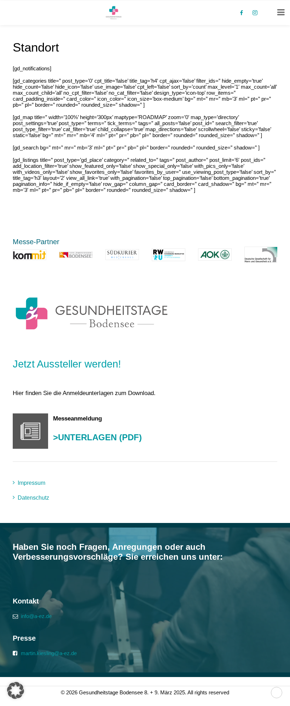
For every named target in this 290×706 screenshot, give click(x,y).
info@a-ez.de (36, 616)
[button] (15, 690)
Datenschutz (33, 498)
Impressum (31, 483)
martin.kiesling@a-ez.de (49, 653)
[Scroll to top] (276, 692)
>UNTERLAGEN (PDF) (97, 437)
